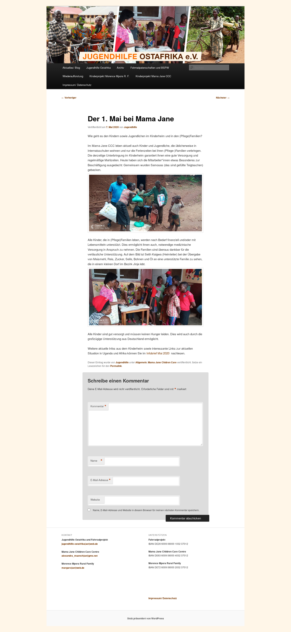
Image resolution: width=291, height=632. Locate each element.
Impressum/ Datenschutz (77, 85)
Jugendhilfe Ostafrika (98, 67)
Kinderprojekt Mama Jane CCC (153, 76)
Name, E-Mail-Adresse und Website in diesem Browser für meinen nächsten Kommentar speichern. (146, 510)
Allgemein (141, 362)
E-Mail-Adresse (100, 480)
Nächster (222, 97)
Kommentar (98, 406)
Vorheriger (69, 97)
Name (96, 460)
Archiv (120, 67)
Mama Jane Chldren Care (162, 362)
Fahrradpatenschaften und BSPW (149, 67)
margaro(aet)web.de (73, 567)
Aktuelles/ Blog (71, 67)
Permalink (116, 366)
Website (95, 499)
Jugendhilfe (130, 127)
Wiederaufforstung (73, 76)
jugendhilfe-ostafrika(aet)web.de (80, 544)
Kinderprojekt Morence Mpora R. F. (109, 76)
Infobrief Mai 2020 (157, 353)
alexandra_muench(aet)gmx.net (80, 555)
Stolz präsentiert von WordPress (145, 618)
